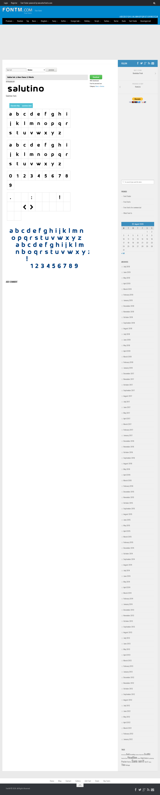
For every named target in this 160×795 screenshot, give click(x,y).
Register (14, 3)
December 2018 (128, 306)
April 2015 (126, 531)
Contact (68, 781)
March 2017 (127, 424)
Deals (124, 21)
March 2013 (127, 660)
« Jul (123, 253)
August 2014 (127, 564)
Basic (34, 21)
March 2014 (127, 593)
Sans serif (138, 760)
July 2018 (126, 334)
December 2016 (128, 441)
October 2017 (128, 384)
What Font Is (127, 213)
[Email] (152, 63)
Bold (128, 754)
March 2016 (127, 480)
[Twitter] (141, 63)
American (123, 754)
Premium (9, 21)
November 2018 (128, 311)
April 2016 (126, 474)
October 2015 (128, 503)
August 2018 (127, 328)
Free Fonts (126, 201)
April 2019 (126, 283)
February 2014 (128, 598)
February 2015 (128, 542)
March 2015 (127, 536)
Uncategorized (145, 21)
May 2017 (126, 413)
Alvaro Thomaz (21, 77)
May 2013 (126, 649)
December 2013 (128, 609)
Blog (59, 781)
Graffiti (147, 754)
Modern (146, 758)
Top (27, 21)
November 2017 (128, 379)
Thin (123, 765)
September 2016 (129, 458)
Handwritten (124, 758)
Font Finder (133, 21)
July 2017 (126, 401)
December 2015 (128, 491)
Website (31, 77)
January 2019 (128, 300)
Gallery (77, 781)
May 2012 (126, 716)
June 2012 (126, 711)
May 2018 (126, 345)
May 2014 (126, 581)
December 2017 (128, 373)
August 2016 (127, 463)
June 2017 (126, 407)
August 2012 (127, 700)
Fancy (54, 21)
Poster (124, 761)
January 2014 (128, 604)
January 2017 (127, 435)
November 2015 (128, 497)
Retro (129, 761)
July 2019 (126, 266)
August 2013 (127, 632)
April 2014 (126, 587)
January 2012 (128, 739)
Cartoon (137, 754)
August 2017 (127, 396)
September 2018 (129, 322)
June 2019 (126, 272)
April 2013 (126, 654)
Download (96, 77)
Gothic (63, 21)
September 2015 (129, 508)
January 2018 (128, 367)
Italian (138, 758)
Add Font (88, 781)
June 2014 (126, 576)
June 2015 (126, 519)
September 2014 (129, 559)
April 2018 (126, 351)
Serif (146, 761)
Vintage (127, 765)
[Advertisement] (80, 42)
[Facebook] (137, 63)
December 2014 (128, 548)
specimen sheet (27, 105)
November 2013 (128, 615)
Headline (132, 757)
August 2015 (127, 514)
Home (52, 781)
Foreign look (75, 21)
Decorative (141, 754)
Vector (116, 21)
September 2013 (129, 626)
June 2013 (126, 643)
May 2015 (126, 525)
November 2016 (128, 446)
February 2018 (128, 362)
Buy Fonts (106, 781)
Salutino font (11, 77)
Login (6, 3)
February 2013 (128, 666)
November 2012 (128, 683)
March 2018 (127, 356)
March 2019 (127, 289)
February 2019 (128, 294)
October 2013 (128, 621)
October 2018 (128, 317)
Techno (106, 21)
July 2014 (126, 570)
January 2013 (128, 671)
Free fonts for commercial (132, 207)
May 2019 (126, 277)
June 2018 (126, 339)
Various (102, 86)
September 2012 (129, 694)
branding (132, 754)
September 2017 (129, 390)
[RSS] (149, 63)
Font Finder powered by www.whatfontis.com (36, 3)
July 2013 (126, 638)
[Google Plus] (145, 63)
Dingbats (44, 21)
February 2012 (128, 733)
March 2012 (127, 728)
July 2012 (126, 705)
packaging (151, 758)
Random (20, 21)
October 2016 (128, 452)
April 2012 (126, 722)
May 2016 (126, 469)
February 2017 (128, 429)
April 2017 (126, 418)
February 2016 (128, 486)
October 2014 (128, 553)
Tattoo (150, 762)
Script (97, 21)
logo (142, 757)
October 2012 (128, 688)
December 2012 (128, 677)
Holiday (87, 21)
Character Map (15, 105)
